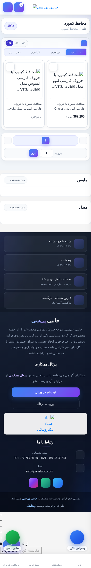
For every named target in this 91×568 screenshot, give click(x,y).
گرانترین (35, 52)
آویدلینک (31, 505)
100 (9, 43)
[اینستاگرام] (33, 483)
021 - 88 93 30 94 (26, 458)
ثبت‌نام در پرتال (45, 392)
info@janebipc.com (39, 471)
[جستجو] (72, 7)
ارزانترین (55, 52)
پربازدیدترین (14, 52)
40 (23, 43)
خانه (84, 28)
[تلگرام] (58, 483)
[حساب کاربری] (8, 7)
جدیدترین (76, 52)
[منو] (83, 7)
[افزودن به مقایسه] (53, 67)
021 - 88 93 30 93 (53, 458)
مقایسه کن (31, 550)
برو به (58, 153)
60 (17, 43)
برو (33, 153)
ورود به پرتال (45, 404)
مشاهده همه (17, 180)
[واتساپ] (45, 483)
